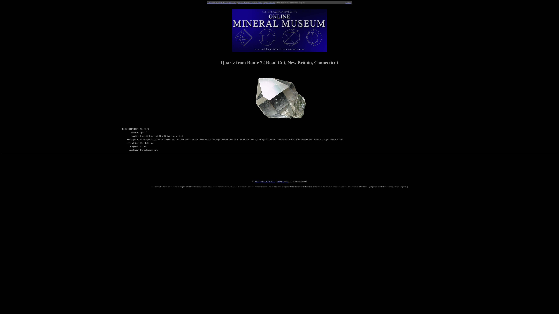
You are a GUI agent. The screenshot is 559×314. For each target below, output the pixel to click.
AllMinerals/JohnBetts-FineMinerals (221, 3)
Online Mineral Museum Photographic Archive (256, 3)
